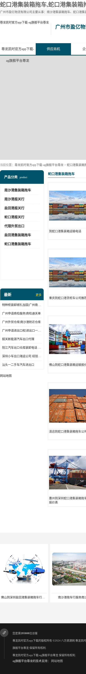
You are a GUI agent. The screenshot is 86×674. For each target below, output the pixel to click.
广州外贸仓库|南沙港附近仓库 (21, 322)
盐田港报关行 (14, 208)
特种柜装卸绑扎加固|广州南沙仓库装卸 (22, 304)
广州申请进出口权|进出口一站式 (22, 330)
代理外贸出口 (14, 226)
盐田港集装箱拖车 (17, 235)
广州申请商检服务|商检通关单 (21, 313)
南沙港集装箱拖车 (17, 190)
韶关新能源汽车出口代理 (18, 339)
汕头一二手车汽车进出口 (18, 364)
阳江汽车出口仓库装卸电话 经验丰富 (22, 347)
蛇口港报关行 (14, 217)
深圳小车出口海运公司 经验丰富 (22, 356)
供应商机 (53, 49)
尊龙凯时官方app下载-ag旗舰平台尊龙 (24, 22)
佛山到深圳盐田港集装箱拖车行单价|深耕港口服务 (33, 597)
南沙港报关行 (14, 199)
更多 (39, 294)
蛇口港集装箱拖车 (17, 244)
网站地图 (57, 661)
